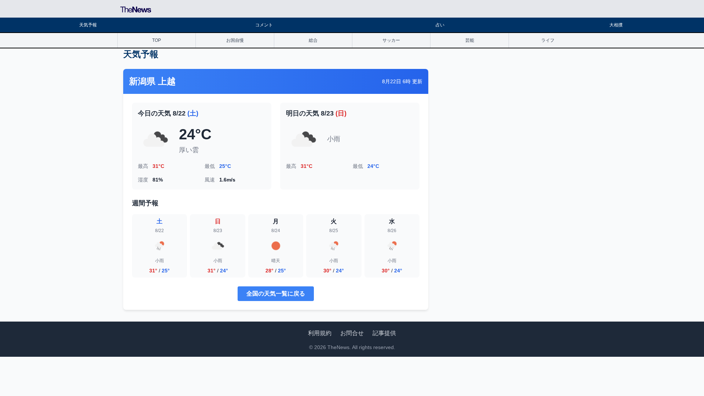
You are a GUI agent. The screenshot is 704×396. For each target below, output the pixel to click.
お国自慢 (235, 40)
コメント (264, 24)
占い (440, 24)
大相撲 (616, 24)
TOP (156, 40)
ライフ (547, 40)
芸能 (469, 40)
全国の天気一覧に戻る (275, 293)
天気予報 (88, 24)
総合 (313, 40)
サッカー (391, 40)
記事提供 (384, 333)
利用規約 (319, 333)
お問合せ (352, 333)
